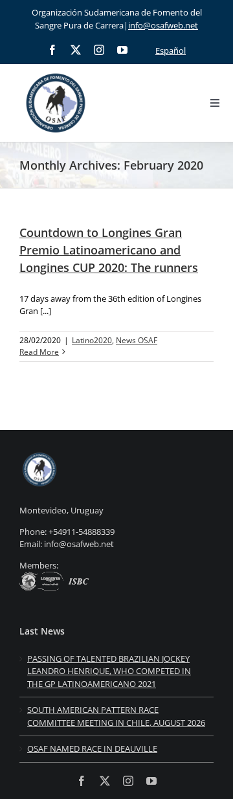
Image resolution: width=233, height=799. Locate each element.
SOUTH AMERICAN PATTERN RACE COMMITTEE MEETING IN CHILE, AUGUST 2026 (116, 716)
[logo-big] (55, 71)
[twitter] (76, 50)
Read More (39, 351)
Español (170, 50)
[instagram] (99, 50)
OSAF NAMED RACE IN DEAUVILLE (92, 748)
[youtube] (122, 50)
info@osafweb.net (163, 25)
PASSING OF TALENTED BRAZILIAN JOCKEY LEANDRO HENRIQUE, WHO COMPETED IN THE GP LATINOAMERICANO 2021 (109, 671)
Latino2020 (92, 340)
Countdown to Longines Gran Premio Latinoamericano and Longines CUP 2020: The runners (108, 250)
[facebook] (52, 50)
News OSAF (136, 340)
